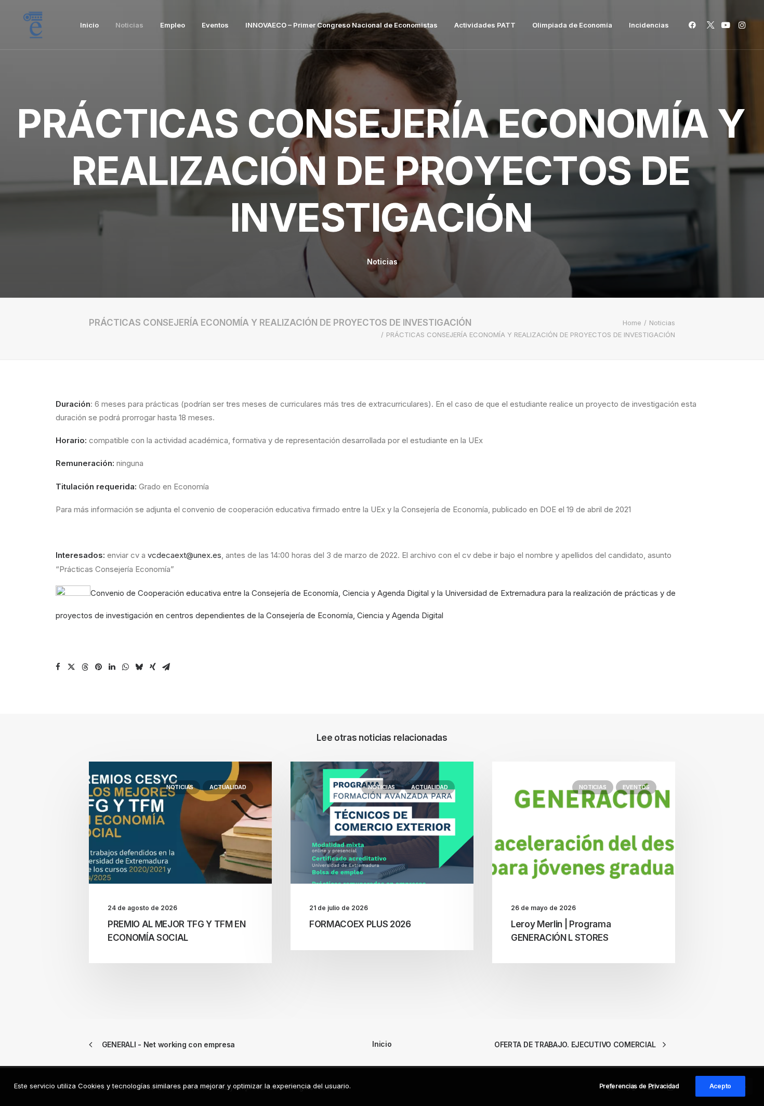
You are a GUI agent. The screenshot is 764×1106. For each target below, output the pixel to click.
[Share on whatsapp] (126, 667)
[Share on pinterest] (99, 667)
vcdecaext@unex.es (184, 555)
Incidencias (649, 25)
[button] (694, 25)
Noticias (129, 25)
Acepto (720, 1086)
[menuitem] (89, 25)
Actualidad (227, 787)
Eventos (215, 25)
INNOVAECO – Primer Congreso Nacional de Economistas (341, 25)
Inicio (89, 25)
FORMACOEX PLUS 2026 (360, 924)
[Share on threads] (85, 667)
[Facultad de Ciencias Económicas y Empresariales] (32, 25)
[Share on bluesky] (139, 667)
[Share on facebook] (58, 667)
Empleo (172, 25)
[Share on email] (166, 667)
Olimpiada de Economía (572, 25)
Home (632, 322)
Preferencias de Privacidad (639, 1086)
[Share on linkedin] (112, 667)
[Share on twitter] (71, 667)
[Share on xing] (153, 667)
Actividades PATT (485, 25)
